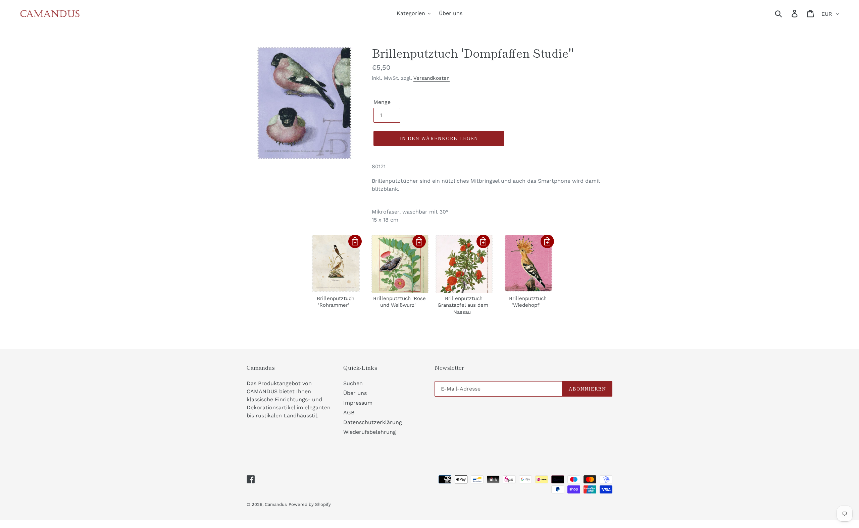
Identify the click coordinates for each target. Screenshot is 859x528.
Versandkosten (431, 78)
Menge (382, 102)
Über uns (355, 393)
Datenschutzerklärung (372, 422)
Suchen (353, 383)
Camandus (276, 504)
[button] (355, 241)
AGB (348, 412)
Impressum (357, 403)
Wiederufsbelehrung (369, 432)
